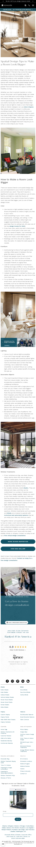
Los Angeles (29, 827)
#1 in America (24, 759)
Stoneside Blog (5, 759)
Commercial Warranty (7, 743)
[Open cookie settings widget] (3, 844)
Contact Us (23, 773)
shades (26, 488)
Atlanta (4, 826)
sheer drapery (28, 107)
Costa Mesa (29, 826)
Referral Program (25, 763)
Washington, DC (21, 831)
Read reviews (27, 1)
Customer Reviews (6, 735)
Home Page (4, 729)
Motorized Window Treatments (25, 746)
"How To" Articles (6, 765)
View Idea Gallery (18, 549)
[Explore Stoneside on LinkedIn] (22, 681)
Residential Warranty (6, 740)
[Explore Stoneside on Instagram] (12, 681)
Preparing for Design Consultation (6, 768)
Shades (3, 687)
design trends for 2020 (17, 226)
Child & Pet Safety (6, 738)
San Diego (22, 829)
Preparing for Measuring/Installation (7, 772)
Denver (9, 827)
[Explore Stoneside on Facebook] (7, 681)
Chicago (22, 826)
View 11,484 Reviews (17, 650)
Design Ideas (23, 732)
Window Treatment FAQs (8, 775)
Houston (22, 827)
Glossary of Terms (6, 778)
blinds (9, 513)
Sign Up (18, 819)
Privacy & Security (25, 771)
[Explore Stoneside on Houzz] (28, 681)
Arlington (10, 826)
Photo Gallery (24, 729)
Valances (22, 711)
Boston (17, 826)
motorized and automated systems (16, 515)
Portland (14, 829)
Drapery (3, 711)
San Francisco (30, 829)
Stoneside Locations (26, 761)
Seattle (13, 831)
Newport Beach (6, 829)
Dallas (4, 827)
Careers (22, 768)
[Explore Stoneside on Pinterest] (17, 681)
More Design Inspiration (18, 541)
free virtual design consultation (15, 535)
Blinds (22, 687)
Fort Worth (15, 827)
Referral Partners (25, 766)
